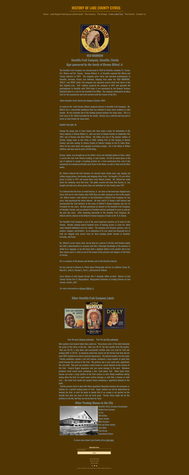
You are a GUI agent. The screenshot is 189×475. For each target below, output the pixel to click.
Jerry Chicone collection (84, 339)
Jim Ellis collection (110, 339)
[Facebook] (92, 465)
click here (110, 440)
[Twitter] (94, 465)
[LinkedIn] (96, 465)
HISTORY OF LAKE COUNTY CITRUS (96, 7)
